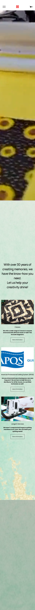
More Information (17, 340)
